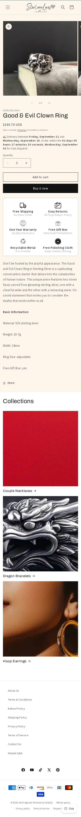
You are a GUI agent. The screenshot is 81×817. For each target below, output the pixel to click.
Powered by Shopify (43, 802)
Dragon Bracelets (17, 576)
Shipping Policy (17, 717)
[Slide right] (49, 103)
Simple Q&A (15, 753)
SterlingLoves (25, 802)
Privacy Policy (16, 726)
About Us (13, 690)
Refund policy (63, 802)
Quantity (8, 155)
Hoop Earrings (15, 661)
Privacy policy (23, 808)
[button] (8, 7)
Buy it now (40, 188)
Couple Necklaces (17, 491)
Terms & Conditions (20, 699)
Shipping (21, 130)
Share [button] (11, 383)
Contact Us (14, 744)
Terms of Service (18, 735)
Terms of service (41, 808)
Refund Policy (16, 708)
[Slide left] (32, 103)
